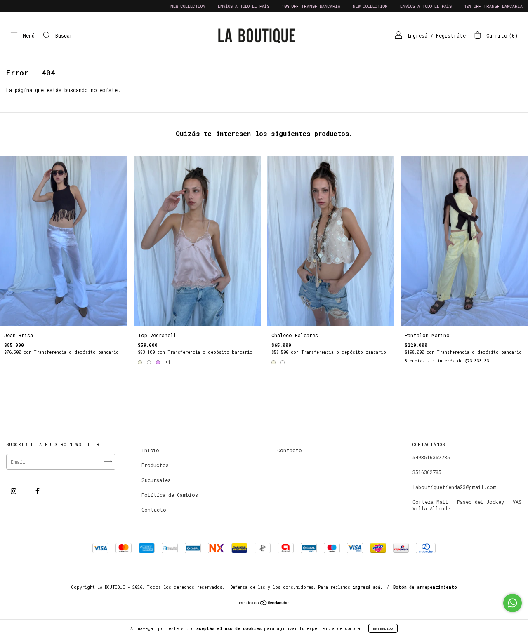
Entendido (383, 628)
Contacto (153, 509)
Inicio (150, 450)
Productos (155, 465)
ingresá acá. (367, 587)
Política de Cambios (169, 494)
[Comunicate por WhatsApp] (512, 603)
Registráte (451, 35)
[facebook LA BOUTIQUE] (37, 491)
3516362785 (426, 472)
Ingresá (417, 35)
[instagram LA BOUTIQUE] (15, 491)
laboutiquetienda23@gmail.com (454, 487)
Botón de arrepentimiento (425, 587)
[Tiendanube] (264, 603)
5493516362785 (431, 457)
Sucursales (156, 480)
